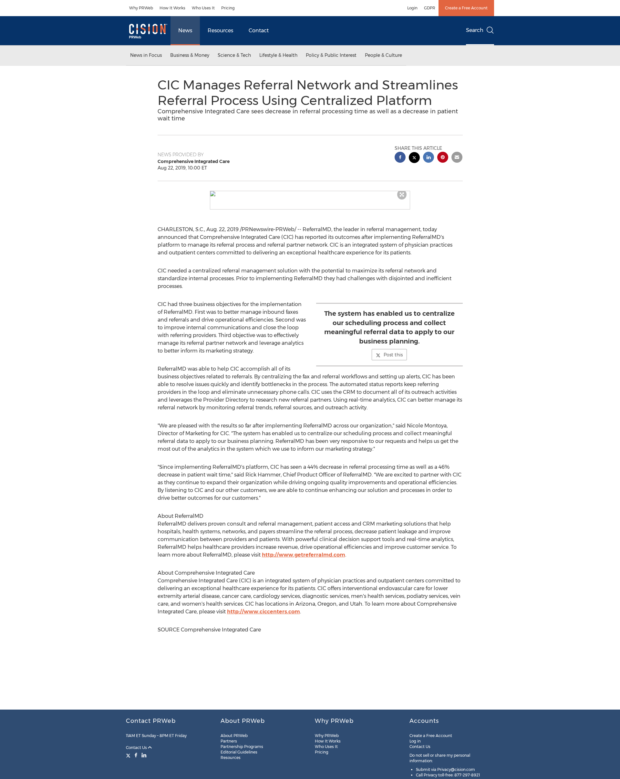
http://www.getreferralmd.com (303, 555)
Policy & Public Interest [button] (331, 55)
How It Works (172, 7)
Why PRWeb (141, 7)
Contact (259, 30)
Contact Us (137, 747)
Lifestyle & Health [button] (278, 55)
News (185, 30)
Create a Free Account (466, 7)
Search (474, 30)
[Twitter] (129, 755)
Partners (229, 741)
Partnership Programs (242, 746)
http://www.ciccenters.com (263, 612)
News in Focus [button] (146, 55)
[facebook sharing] (400, 158)
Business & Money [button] (189, 55)
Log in (415, 741)
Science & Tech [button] (234, 55)
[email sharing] (456, 158)
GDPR (429, 7)
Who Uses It (203, 7)
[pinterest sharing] (442, 158)
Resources (220, 30)
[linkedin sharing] (428, 158)
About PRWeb (234, 735)
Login (412, 7)
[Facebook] (136, 755)
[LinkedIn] (144, 755)
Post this (393, 355)
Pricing (228, 7)
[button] (310, 193)
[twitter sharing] (414, 158)
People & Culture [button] (383, 55)
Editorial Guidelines (239, 752)
